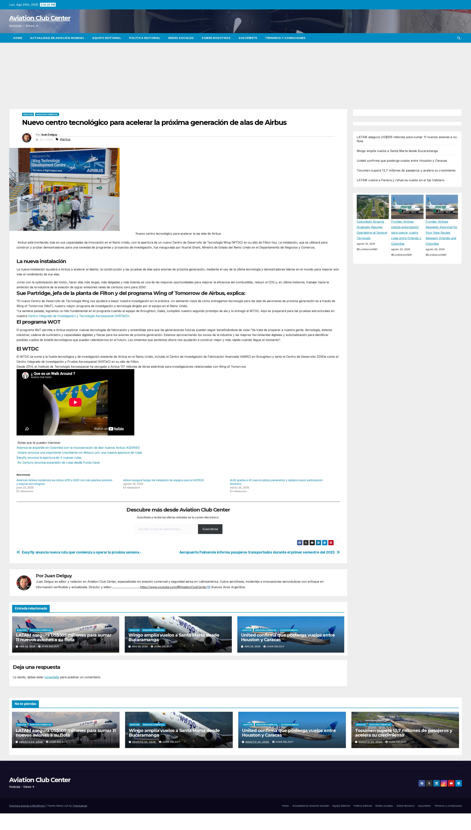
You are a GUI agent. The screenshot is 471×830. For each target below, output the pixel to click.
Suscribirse (210, 529)
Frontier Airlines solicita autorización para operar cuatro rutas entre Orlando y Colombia (406, 233)
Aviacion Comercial (47, 114)
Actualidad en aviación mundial (57, 38)
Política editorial (144, 38)
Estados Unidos (289, 630)
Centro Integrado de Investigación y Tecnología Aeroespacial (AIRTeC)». (79, 316)
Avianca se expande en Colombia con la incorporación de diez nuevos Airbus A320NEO (78, 447)
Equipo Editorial (107, 38)
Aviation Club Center (39, 18)
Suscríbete (247, 38)
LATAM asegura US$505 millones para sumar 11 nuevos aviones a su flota (63, 637)
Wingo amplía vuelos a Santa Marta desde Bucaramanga (173, 637)
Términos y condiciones (285, 38)
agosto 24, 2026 (31, 741)
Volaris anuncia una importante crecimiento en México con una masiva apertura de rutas (79, 452)
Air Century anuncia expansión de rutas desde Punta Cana (58, 462)
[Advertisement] (235, 70)
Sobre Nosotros (216, 38)
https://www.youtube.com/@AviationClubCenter (173, 587)
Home (17, 38)
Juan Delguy (49, 134)
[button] (458, 38)
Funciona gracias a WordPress (27, 805)
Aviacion (28, 114)
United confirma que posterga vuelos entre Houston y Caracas (288, 637)
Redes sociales (181, 38)
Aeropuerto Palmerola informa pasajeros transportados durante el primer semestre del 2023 (257, 552)
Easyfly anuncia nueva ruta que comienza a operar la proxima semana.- (81, 552)
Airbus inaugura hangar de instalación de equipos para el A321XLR (163, 480)
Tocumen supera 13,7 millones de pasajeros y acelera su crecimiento (406, 170)
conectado (52, 677)
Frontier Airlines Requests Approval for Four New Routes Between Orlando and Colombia (442, 233)
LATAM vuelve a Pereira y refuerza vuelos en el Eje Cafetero (401, 180)
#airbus (65, 139)
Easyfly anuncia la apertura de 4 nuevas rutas (49, 457)
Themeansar (79, 805)
